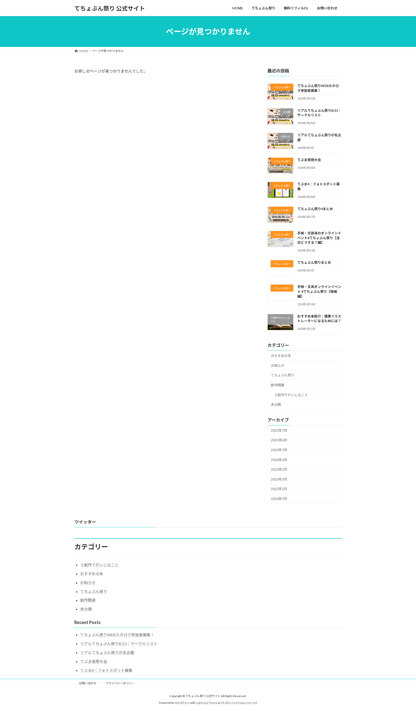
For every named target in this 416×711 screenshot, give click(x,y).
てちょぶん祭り (282, 375)
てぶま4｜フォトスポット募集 (106, 670)
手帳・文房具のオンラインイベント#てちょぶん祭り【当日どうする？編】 (319, 237)
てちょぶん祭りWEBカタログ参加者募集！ (117, 634)
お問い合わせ (87, 683)
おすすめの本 (281, 356)
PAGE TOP (402, 685)
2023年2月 (279, 469)
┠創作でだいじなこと (291, 395)
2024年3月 (279, 460)
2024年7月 (279, 450)
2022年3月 (279, 479)
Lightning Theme (207, 703)
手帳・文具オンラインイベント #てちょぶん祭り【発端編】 (319, 291)
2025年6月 (279, 440)
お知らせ (277, 365)
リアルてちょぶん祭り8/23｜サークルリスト (118, 643)
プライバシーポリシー (120, 683)
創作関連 (277, 385)
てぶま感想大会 (309, 160)
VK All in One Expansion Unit (239, 703)
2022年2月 (279, 489)
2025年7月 (279, 430)
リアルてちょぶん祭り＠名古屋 (107, 652)
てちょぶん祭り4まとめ (315, 209)
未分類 (276, 404)
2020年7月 (279, 499)
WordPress (182, 703)
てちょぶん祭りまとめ (314, 262)
